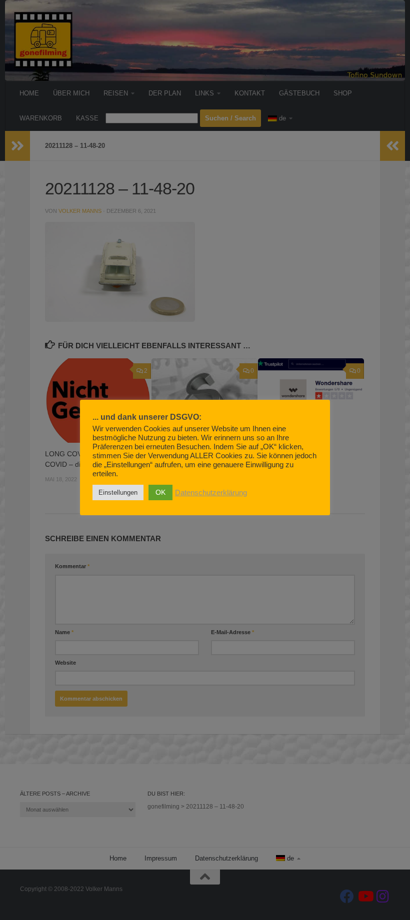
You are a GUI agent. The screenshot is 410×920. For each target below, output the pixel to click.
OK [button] (161, 492)
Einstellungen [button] (118, 492)
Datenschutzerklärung (211, 493)
